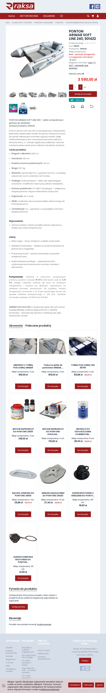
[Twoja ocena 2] (87, 43)
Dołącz (85, 660)
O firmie (9, 662)
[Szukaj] (88, 16)
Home (11, 16)
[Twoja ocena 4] (92, 43)
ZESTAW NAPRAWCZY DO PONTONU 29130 (23, 430)
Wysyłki (9, 647)
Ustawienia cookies (11, 670)
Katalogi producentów (44, 657)
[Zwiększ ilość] (71, 87)
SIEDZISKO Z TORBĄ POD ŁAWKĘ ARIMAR (23, 366)
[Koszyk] (92, 16)
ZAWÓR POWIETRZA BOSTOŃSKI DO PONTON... (23, 560)
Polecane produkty (38, 325)
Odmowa (88, 685)
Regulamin (11, 659)
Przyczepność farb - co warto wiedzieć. (29, 670)
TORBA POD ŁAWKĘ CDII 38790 (83, 366)
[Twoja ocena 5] (94, 43)
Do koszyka (23, 386)
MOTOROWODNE (29, 16)
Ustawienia (75, 685)
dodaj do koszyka (83, 94)
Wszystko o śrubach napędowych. (28, 649)
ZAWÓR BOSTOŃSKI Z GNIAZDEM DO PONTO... (83, 494)
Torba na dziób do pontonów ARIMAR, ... (53, 366)
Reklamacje (43, 653)
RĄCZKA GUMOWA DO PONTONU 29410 (23, 494)
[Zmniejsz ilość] (80, 87)
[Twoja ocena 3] (90, 43)
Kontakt (9, 656)
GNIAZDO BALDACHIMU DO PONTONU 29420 (53, 494)
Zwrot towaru (44, 650)
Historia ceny (75, 73)
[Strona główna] (20, 6)
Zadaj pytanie (18, 606)
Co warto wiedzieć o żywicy (26, 662)
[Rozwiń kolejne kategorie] (62, 16)
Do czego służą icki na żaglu (29, 656)
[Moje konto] (97, 16)
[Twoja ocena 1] (85, 43)
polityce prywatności (50, 689)
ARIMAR (83, 48)
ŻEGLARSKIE (49, 16)
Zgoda (100, 685)
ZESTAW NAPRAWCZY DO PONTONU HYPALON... (53, 432)
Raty (8, 666)
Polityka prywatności (11, 652)
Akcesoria (16, 325)
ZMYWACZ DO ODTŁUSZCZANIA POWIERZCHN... (83, 432)
